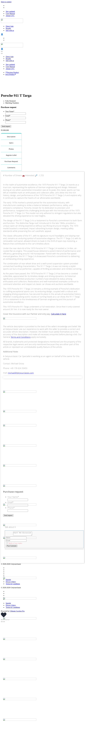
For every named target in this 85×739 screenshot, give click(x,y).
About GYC (10, 16)
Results (8, 28)
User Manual (10, 13)
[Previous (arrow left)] (2, 621)
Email (7, 116)
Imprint (8, 580)
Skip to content (6, 2)
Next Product (10, 74)
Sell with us (10, 30)
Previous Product (13, 72)
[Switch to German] (6, 8)
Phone (8, 120)
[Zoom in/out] (2, 619)
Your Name (9, 111)
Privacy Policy (11, 582)
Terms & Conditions (13, 584)
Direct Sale (10, 26)
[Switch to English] (6, 6)
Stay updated (10, 11)
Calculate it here (58, 314)
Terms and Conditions (21, 337)
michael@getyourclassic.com (21, 372)
